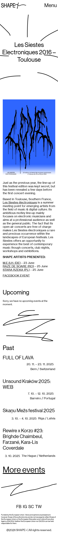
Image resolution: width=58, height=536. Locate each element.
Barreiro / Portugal (42, 398)
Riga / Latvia (46, 418)
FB (18, 507)
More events (24, 470)
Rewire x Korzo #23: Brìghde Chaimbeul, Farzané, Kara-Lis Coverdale (23, 439)
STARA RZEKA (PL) (16, 270)
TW (38, 507)
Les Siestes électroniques (20, 202)
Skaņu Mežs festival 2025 (29, 410)
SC (31, 507)
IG (25, 507)
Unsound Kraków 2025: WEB (27, 384)
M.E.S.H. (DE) (12, 263)
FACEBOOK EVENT (16, 275)
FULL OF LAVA (18, 357)
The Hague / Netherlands (38, 456)
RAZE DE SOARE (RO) (18, 266)
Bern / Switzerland (42, 369)
